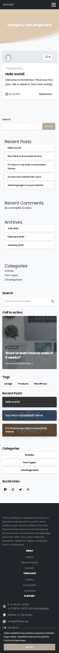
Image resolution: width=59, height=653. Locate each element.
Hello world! (15, 74)
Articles (9, 271)
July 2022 (13, 228)
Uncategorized (13, 279)
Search (6, 119)
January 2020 (16, 245)
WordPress (40, 383)
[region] (29, 641)
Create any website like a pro (24, 176)
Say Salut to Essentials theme (25, 156)
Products (23, 383)
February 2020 (16, 236)
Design (8, 383)
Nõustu (29, 647)
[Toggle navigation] (54, 4)
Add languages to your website (26, 185)
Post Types (11, 275)
